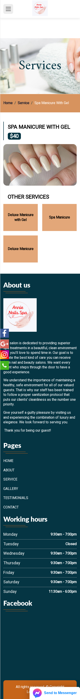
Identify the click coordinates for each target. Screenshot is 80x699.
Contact (11, 507)
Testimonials (15, 498)
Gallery (10, 489)
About (8, 470)
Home (8, 103)
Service (23, 103)
